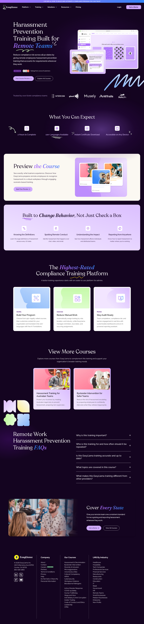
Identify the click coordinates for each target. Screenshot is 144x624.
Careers (43, 567)
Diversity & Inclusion (71, 567)
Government (97, 588)
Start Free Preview (22, 189)
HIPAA (66, 576)
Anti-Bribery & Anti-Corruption (75, 598)
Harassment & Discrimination (74, 562)
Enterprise (96, 600)
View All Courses (111, 528)
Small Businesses (99, 595)
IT (93, 583)
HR (94, 591)
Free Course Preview (23, 78)
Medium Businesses (100, 598)
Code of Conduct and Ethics (74, 602)
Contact (43, 565)
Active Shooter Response (73, 588)
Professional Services (100, 569)
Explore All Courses (44, 78)
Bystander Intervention (72, 565)
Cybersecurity (69, 579)
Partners (44, 569)
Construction (97, 579)
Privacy (43, 574)
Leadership (68, 605)
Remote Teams (98, 593)
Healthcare (97, 562)
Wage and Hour (70, 595)
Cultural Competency (72, 574)
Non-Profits (97, 602)
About (43, 562)
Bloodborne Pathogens (72, 583)
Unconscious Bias (70, 572)
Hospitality (97, 565)
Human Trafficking (70, 593)
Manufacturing (98, 574)
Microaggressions (70, 569)
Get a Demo (133, 7)
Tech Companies (99, 567)
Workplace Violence (71, 581)
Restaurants (97, 576)
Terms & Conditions (48, 572)
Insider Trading (69, 600)
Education (96, 581)
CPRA (66, 607)
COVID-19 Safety (70, 591)
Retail (95, 586)
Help (42, 576)
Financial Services (99, 572)
